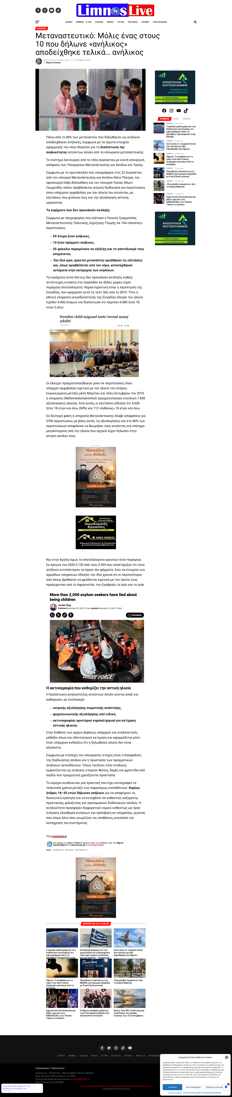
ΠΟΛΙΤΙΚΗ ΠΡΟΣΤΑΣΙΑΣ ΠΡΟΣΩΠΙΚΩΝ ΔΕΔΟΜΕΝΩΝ (202, 1093)
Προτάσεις (133, 22)
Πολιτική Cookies (175, 1093)
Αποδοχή (172, 1087)
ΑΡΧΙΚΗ (69, 22)
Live (89, 22)
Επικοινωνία (146, 1086)
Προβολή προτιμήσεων (216, 1087)
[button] (226, 1057)
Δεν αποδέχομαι (193, 1087)
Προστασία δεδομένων (129, 1086)
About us (140, 1056)
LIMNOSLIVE (59, 850)
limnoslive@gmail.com (80, 1079)
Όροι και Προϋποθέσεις (91, 1086)
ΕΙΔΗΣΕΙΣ (70, 850)
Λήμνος (80, 22)
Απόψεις (145, 22)
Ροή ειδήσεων (160, 22)
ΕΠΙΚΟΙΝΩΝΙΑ (154, 1056)
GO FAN (120, 22)
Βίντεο (110, 22)
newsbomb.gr (59, 836)
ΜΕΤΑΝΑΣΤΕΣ (81, 850)
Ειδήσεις (99, 22)
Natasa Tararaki (53, 63)
